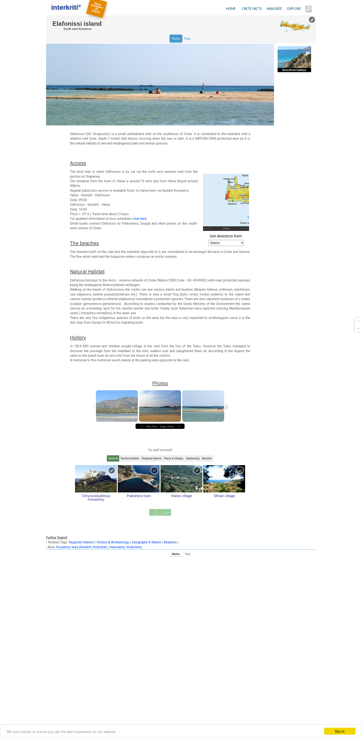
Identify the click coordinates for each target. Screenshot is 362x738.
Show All (113, 458)
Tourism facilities (129, 458)
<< (141, 426)
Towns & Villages (173, 458)
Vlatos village (181, 496)
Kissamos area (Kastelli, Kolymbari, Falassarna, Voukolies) (99, 547)
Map (187, 38)
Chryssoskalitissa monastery (96, 497)
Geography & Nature (146, 542)
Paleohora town (139, 496)
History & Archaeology (113, 542)
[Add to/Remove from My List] (112, 470)
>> (178, 426)
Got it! (340, 731)
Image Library (167, 426)
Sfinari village (224, 496)
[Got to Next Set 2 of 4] (228, 407)
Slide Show (152, 426)
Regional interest (151, 458)
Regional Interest (82, 542)
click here (140, 219)
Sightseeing (192, 458)
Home (176, 38)
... (160, 512)
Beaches (207, 458)
